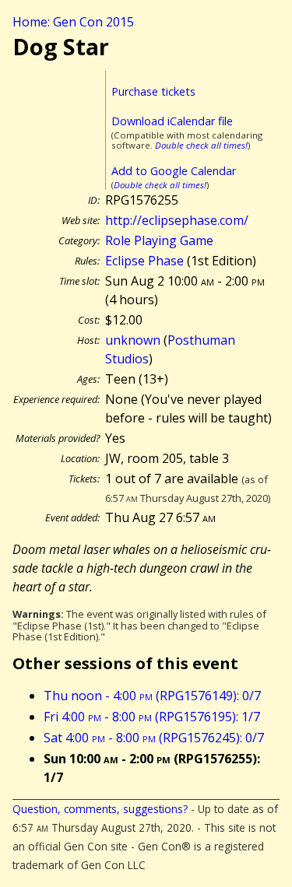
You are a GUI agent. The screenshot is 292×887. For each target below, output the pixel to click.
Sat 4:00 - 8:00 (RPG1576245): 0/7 (154, 737)
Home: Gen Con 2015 (73, 21)
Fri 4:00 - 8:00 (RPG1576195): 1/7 (152, 716)
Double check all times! (201, 145)
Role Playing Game (159, 240)
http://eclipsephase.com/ (176, 220)
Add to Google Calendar (173, 170)
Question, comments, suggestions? (100, 808)
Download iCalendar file (172, 121)
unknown (132, 340)
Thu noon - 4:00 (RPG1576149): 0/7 (152, 695)
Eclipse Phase (144, 260)
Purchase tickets (153, 91)
